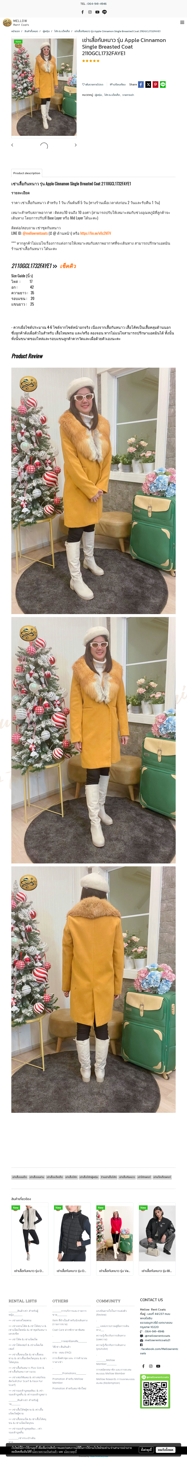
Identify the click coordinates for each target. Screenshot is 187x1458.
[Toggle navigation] (182, 23)
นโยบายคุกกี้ (70, 1451)
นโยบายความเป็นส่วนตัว (45, 1451)
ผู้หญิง (98, 95)
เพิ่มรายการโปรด (94, 85)
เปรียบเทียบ (119, 85)
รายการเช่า (128, 95)
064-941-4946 (97, 3)
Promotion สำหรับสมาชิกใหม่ (69, 1388)
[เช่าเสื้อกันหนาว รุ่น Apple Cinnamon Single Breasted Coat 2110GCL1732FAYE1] (44, 87)
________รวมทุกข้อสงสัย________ (69, 1341)
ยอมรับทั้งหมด (165, 1449)
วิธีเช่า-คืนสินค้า (61, 1346)
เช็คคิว (68, 265)
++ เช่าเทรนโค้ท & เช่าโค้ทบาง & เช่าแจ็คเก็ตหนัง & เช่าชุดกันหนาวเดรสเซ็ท (28, 1329)
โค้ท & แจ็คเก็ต (112, 95)
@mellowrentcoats (35, 233)
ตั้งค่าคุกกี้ (146, 1449)
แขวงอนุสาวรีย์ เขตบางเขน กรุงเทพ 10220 (156, 1324)
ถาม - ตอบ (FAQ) (61, 1352)
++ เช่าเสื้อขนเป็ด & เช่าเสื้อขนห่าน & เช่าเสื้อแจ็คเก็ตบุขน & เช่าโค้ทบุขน (28, 1358)
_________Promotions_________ (69, 1373)
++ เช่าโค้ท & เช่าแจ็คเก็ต (23, 1339)
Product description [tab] (26, 173)
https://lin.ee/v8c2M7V (95, 233)
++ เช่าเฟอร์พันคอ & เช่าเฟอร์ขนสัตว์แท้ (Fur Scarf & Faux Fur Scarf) (27, 1381)
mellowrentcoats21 (157, 1340)
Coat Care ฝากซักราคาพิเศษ (68, 1329)
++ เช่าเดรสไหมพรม (20, 1320)
